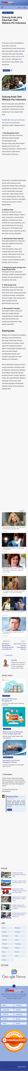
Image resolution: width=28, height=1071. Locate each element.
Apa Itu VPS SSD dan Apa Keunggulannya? (9, 700)
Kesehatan (5, 936)
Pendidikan (5, 948)
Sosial (3, 956)
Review (17, 952)
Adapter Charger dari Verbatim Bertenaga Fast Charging (19, 906)
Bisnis (3, 928)
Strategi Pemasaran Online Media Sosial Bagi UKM (19, 874)
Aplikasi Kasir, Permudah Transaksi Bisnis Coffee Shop (19, 898)
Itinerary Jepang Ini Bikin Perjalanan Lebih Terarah (19, 881)
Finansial (17, 932)
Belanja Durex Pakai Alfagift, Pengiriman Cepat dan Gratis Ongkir (19, 890)
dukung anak (19, 56)
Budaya (4, 932)
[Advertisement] (14, 34)
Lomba (17, 940)
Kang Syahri (22, 1067)
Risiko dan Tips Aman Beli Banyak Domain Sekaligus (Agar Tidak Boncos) (13, 733)
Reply (9, 809)
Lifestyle (4, 940)
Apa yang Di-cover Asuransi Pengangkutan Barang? (11, 761)
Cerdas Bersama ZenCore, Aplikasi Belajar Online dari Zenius (19, 914)
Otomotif (4, 944)
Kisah (16, 936)
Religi (3, 952)
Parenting (17, 944)
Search (20, 7)
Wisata (4, 960)
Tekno (16, 956)
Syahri (14, 660)
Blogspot (17, 928)
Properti (17, 948)
